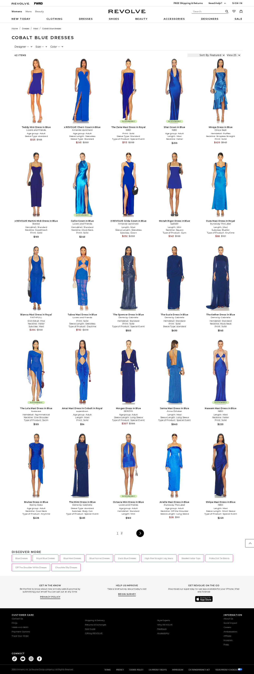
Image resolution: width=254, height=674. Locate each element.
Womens (17, 11)
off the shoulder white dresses (30, 567)
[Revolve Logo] (127, 13)
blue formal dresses (100, 558)
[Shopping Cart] (241, 11)
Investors (228, 640)
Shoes (114, 18)
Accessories (174, 18)
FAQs (14, 623)
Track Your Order (20, 636)
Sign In (237, 3)
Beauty (39, 11)
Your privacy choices (226, 670)
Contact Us (17, 618)
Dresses (86, 18)
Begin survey (127, 594)
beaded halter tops (191, 558)
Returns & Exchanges (95, 624)
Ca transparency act (199, 670)
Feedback (162, 629)
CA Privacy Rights (158, 670)
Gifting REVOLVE (94, 633)
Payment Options (21, 631)
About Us (228, 618)
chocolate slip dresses (66, 567)
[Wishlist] (234, 11)
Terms (108, 670)
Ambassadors (230, 631)
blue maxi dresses (72, 558)
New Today (21, 18)
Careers (227, 627)
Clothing (54, 18)
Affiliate (227, 636)
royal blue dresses (45, 558)
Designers (210, 18)
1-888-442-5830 (20, 627)
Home (15, 28)
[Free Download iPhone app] (204, 601)
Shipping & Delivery (95, 620)
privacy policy (50, 596)
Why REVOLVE (165, 624)
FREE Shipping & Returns (188, 3)
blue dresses (21, 558)
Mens (29, 11)
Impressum (177, 670)
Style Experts (163, 620)
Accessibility (163, 633)
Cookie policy (136, 670)
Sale (238, 18)
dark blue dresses (127, 558)
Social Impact (230, 623)
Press (226, 644)
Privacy (120, 670)
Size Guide (90, 629)
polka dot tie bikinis (219, 558)
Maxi (35, 28)
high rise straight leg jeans (159, 558)
